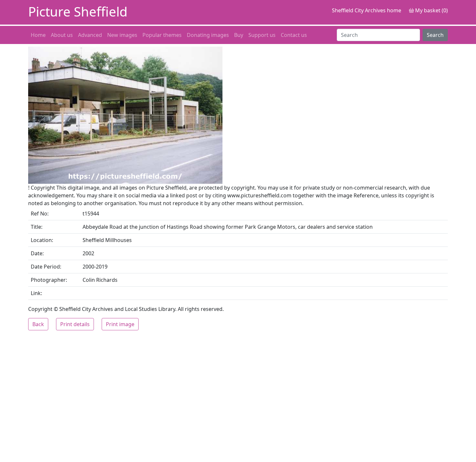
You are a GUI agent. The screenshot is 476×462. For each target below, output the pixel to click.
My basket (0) (431, 10)
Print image (120, 324)
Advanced (90, 34)
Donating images (208, 34)
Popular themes (162, 34)
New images (122, 34)
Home (38, 34)
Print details (75, 324)
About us (62, 34)
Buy (238, 34)
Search (435, 34)
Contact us (294, 34)
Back (38, 324)
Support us (262, 34)
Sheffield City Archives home (366, 10)
